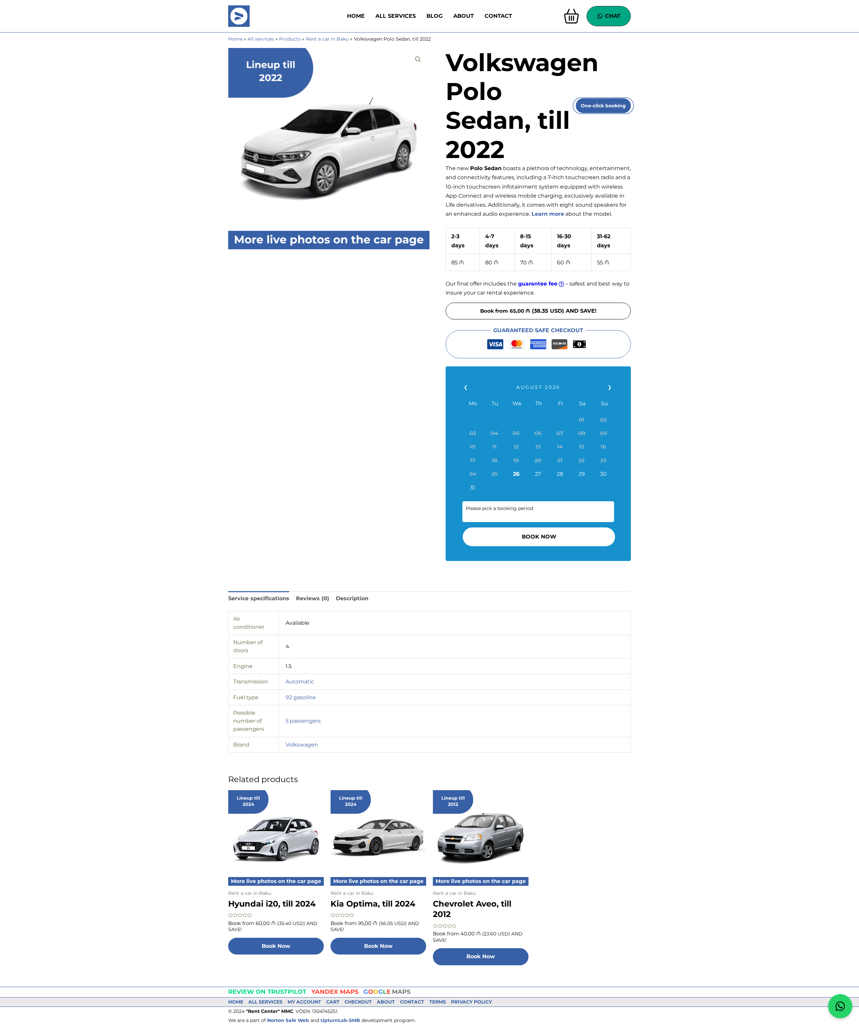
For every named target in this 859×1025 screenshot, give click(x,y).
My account (304, 1002)
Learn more (548, 214)
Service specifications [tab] (258, 598)
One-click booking (603, 106)
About (463, 16)
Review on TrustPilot (267, 991)
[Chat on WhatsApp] (840, 1006)
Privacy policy (471, 1002)
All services (395, 16)
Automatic (300, 681)
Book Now (538, 536)
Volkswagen (302, 744)
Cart (333, 1002)
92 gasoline (301, 697)
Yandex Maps (334, 991)
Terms (437, 1002)
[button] (418, 59)
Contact (498, 16)
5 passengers (303, 721)
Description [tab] (352, 598)
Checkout (358, 1002)
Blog (434, 16)
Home (356, 16)
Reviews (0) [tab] (312, 598)
